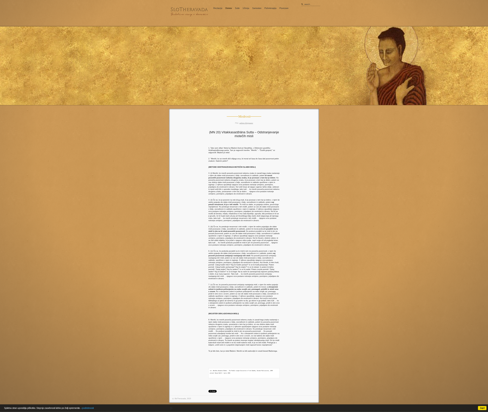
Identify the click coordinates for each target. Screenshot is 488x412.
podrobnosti (88, 408)
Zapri (482, 408)
